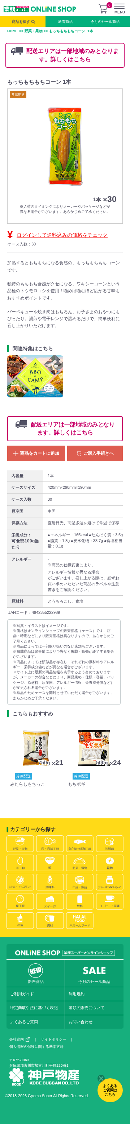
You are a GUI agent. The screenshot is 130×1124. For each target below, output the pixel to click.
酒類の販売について (86, 1007)
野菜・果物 (34, 31)
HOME (12, 31)
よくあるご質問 (24, 1022)
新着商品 (65, 22)
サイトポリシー (53, 1039)
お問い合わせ (80, 1022)
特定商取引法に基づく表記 (34, 1007)
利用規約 (76, 994)
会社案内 (16, 1039)
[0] (103, 8)
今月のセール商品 (105, 22)
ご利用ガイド (22, 994)
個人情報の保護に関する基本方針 (36, 1047)
